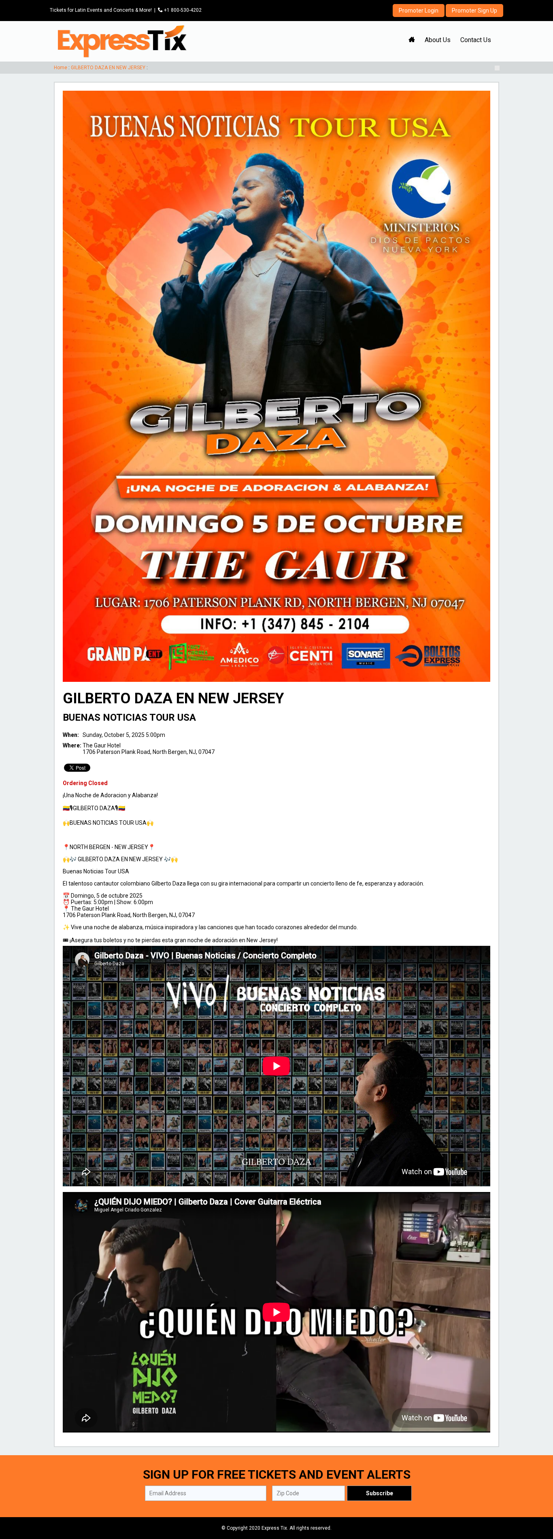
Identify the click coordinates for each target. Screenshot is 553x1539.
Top (537, 1498)
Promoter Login (418, 10)
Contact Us (475, 40)
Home (60, 67)
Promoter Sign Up (474, 10)
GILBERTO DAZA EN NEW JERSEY (108, 67)
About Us (438, 40)
